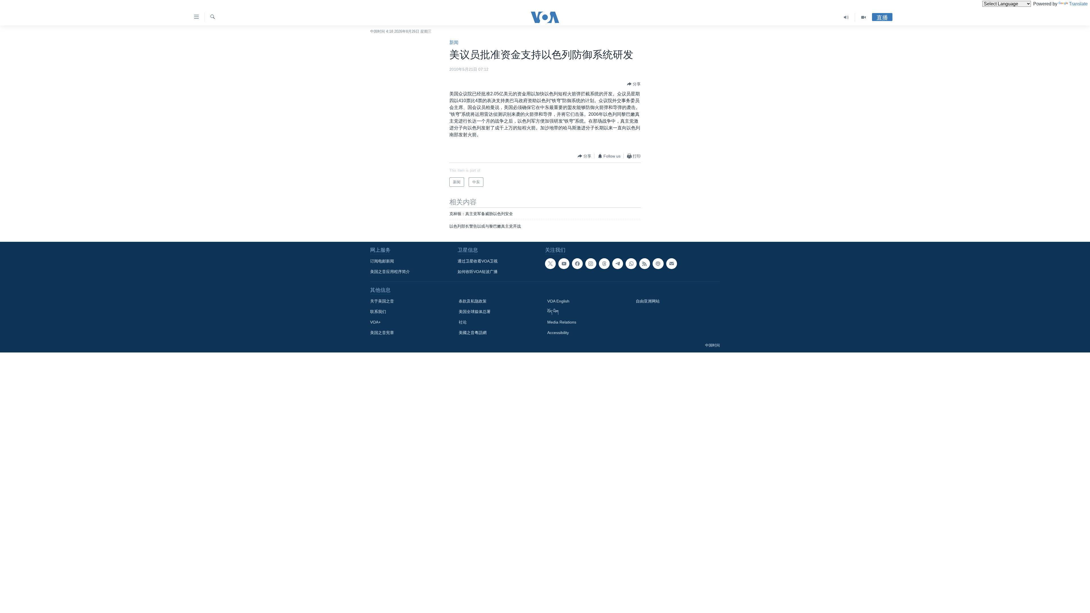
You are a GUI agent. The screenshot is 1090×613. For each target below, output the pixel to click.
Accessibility (558, 332)
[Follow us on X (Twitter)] (550, 263)
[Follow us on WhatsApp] (631, 263)
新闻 (453, 42)
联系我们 (378, 311)
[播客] (658, 263)
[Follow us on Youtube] (563, 263)
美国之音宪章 (382, 332)
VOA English (558, 301)
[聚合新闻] (644, 263)
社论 (463, 322)
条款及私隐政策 (473, 301)
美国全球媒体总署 (475, 311)
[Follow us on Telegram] (617, 263)
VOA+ (375, 322)
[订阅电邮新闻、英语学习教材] (671, 263)
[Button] (634, 84)
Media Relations (561, 322)
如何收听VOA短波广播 (478, 271)
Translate (1078, 3)
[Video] (863, 17)
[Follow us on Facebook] (577, 263)
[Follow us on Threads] (604, 263)
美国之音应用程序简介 (390, 271)
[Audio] (846, 17)
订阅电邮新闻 (382, 261)
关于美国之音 (382, 301)
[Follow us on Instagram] (590, 263)
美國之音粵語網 (473, 332)
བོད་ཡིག (553, 311)
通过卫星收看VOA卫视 (478, 261)
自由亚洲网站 (648, 301)
